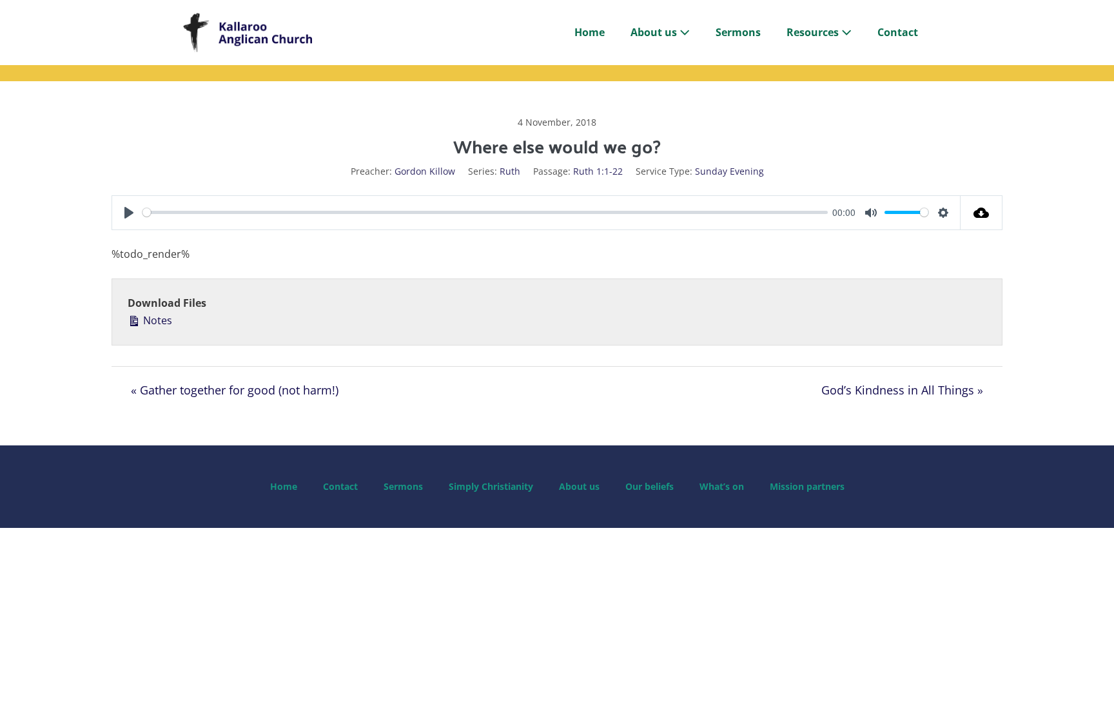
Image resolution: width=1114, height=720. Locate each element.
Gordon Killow (425, 171)
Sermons (738, 32)
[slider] (485, 212)
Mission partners (807, 486)
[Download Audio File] (981, 212)
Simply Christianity (491, 486)
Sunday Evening (729, 171)
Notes (156, 320)
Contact (897, 32)
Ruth (510, 171)
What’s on (721, 486)
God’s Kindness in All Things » (902, 390)
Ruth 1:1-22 (598, 171)
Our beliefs (649, 486)
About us (654, 32)
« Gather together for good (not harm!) (234, 390)
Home (589, 32)
